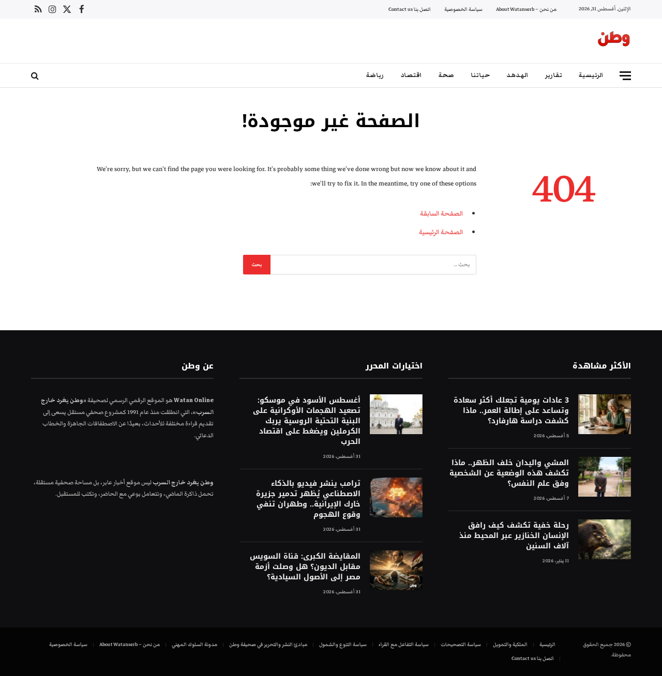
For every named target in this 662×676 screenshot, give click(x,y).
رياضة (375, 75)
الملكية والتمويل (510, 644)
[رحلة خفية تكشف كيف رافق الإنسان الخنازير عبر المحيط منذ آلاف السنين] (604, 539)
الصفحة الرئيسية (441, 232)
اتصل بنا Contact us (409, 9)
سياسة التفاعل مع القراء (404, 644)
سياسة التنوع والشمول (343, 644)
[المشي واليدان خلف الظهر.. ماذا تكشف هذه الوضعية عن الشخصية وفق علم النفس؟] (604, 477)
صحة (446, 75)
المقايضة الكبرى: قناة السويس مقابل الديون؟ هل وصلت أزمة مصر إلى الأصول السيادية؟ (305, 566)
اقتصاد (411, 75)
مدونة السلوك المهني (194, 644)
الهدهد (517, 75)
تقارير (553, 75)
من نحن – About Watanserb (526, 9)
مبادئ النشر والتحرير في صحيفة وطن (268, 644)
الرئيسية (591, 75)
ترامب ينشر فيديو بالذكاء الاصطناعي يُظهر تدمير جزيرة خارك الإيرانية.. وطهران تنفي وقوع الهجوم (308, 499)
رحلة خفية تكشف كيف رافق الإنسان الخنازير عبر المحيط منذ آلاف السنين (514, 535)
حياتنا (480, 75)
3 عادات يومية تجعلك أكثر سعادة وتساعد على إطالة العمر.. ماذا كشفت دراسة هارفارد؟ (511, 410)
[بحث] (36, 75)
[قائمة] (625, 75)
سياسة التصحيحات (461, 644)
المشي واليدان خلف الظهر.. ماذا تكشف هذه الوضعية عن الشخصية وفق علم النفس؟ (509, 473)
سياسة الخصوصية (463, 9)
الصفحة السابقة (441, 213)
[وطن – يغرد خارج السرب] (614, 41)
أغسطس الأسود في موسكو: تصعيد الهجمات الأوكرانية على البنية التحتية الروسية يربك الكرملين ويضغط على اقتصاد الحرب (306, 421)
